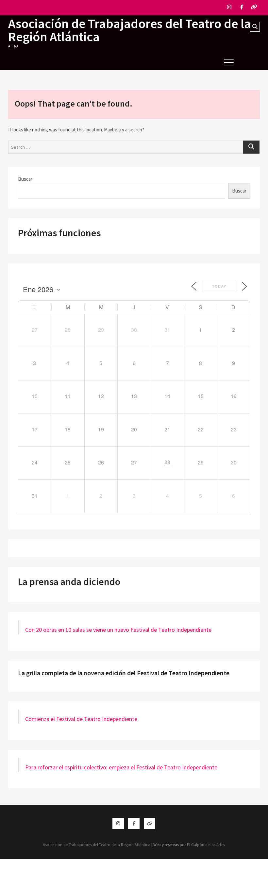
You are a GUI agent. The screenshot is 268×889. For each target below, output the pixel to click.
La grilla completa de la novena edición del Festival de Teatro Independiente (123, 673)
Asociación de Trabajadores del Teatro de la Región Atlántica (129, 30)
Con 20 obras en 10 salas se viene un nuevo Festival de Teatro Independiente (118, 629)
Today (219, 286)
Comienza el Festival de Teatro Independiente (81, 719)
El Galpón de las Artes (206, 844)
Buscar (25, 179)
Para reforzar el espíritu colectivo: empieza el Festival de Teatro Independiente (121, 767)
